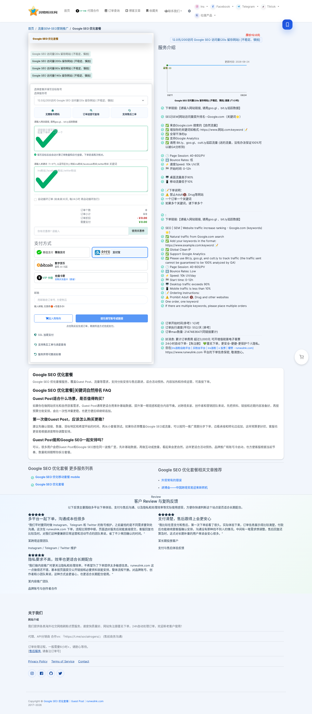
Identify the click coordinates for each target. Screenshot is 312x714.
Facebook (223, 6)
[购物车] (301, 357)
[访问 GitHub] (51, 673)
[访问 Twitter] (60, 673)
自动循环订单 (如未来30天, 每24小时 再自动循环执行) (68, 199)
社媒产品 (204, 15)
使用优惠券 (138, 230)
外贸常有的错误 (171, 480)
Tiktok (271, 6)
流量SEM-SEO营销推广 (53, 28)
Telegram (248, 6)
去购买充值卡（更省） (66, 279)
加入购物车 (55, 318)
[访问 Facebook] (42, 673)
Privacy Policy (37, 661)
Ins (202, 6)
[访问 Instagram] (32, 673)
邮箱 (36, 293)
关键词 (113, 164)
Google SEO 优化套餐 (49, 484)
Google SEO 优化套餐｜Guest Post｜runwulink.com (73, 701)
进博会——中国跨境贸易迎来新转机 (184, 487)
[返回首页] (43, 11)
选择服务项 (40, 93)
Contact (83, 661)
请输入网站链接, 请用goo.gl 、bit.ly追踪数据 (55, 122)
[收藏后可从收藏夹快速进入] (287, 24)
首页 (31, 28)
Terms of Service (62, 661)
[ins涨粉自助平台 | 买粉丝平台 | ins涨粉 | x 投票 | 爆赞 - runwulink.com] (212, 347)
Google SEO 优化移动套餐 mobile (57, 477)
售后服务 (35, 651)
